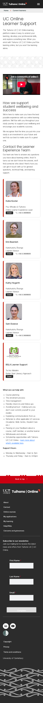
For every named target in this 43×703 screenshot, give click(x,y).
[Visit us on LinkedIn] (6, 626)
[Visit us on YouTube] (13, 626)
